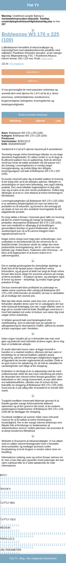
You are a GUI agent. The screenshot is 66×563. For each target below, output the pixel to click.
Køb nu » (33, 81)
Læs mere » (33, 72)
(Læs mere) (47, 58)
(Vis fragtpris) (16, 63)
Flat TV (33, 5)
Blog (22, 558)
